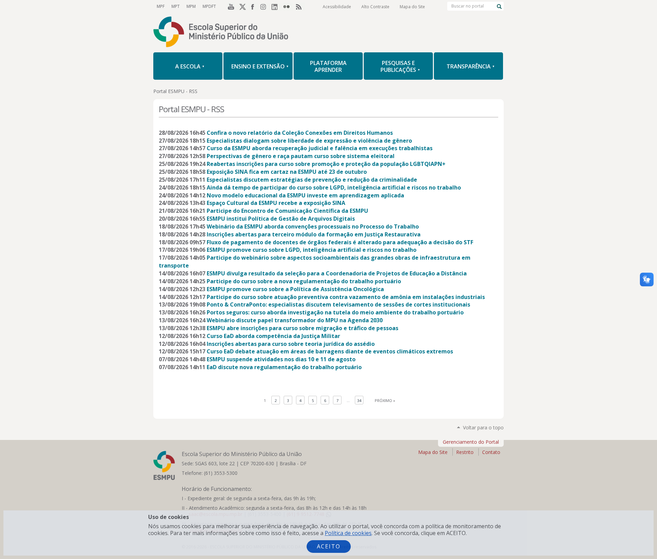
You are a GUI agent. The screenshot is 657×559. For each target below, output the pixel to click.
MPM (191, 6)
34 (359, 400)
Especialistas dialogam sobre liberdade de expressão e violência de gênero (309, 140)
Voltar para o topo (483, 427)
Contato (491, 452)
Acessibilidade (337, 7)
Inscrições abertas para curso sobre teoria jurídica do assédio (291, 344)
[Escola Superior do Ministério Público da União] (328, 32)
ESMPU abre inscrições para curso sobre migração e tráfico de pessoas (302, 328)
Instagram (265, 6)
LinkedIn (276, 6)
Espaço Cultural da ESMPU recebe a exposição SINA (276, 203)
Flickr (288, 6)
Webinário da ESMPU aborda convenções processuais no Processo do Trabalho (313, 226)
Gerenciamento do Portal (471, 442)
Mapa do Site (412, 7)
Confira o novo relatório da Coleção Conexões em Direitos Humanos (300, 132)
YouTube (230, 6)
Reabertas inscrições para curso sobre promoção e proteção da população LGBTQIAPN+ (326, 164)
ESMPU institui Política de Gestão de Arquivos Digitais (281, 218)
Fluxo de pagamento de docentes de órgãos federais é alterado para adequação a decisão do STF (340, 242)
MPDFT (209, 6)
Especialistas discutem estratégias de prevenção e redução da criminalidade (312, 179)
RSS (300, 6)
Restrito (465, 452)
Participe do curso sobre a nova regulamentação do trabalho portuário (304, 281)
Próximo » (385, 400)
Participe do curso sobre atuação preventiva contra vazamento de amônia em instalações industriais (346, 297)
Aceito (328, 546)
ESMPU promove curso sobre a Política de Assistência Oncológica (295, 289)
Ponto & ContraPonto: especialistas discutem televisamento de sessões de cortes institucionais (338, 304)
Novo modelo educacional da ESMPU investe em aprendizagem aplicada (305, 195)
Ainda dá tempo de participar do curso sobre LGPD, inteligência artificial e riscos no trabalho (334, 187)
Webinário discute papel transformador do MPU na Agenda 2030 (295, 320)
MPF (161, 6)
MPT (175, 6)
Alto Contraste (375, 7)
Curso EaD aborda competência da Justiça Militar (273, 336)
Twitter (241, 6)
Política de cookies (348, 533)
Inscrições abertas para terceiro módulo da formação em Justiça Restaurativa (314, 234)
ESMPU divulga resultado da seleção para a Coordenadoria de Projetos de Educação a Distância (337, 273)
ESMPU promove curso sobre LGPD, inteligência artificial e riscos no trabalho (311, 250)
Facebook (253, 6)
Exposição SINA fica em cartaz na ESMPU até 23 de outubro (287, 172)
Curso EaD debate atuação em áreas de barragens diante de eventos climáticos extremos (330, 351)
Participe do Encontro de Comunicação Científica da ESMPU (287, 210)
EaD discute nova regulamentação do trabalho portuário (284, 367)
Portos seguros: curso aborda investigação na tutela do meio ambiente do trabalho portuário (335, 312)
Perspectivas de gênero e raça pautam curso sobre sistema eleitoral (301, 156)
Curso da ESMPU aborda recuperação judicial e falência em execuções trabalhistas (320, 148)
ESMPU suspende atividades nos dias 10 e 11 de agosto (281, 359)
